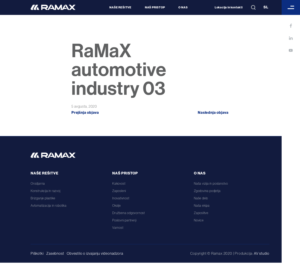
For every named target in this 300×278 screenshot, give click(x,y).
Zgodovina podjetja (207, 191)
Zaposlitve (201, 213)
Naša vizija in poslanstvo (211, 183)
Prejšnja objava (85, 112)
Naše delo (201, 198)
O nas (200, 173)
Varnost (117, 228)
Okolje (116, 205)
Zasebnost (55, 253)
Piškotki (37, 253)
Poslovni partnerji (124, 220)
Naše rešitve (44, 173)
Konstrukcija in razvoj (45, 191)
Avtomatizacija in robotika (49, 205)
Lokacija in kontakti (229, 7)
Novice (199, 220)
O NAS (183, 7)
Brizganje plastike (43, 198)
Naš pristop (125, 173)
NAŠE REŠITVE (120, 7)
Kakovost (118, 183)
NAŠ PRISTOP (155, 7)
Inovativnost (120, 198)
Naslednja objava (213, 112)
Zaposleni (119, 191)
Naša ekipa (202, 205)
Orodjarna (38, 183)
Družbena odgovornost (128, 213)
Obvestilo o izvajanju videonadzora (95, 253)
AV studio (261, 253)
